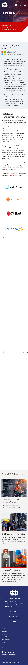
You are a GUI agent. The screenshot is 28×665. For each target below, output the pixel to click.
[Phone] (16, 5)
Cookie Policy (17, 662)
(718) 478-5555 (13, 175)
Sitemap (11, 662)
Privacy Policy (4, 662)
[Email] (20, 5)
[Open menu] (25, 4)
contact (13, 173)
